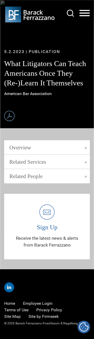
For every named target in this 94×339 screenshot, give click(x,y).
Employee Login (37, 303)
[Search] (70, 13)
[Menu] (84, 13)
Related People (26, 176)
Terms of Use (16, 309)
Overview (20, 147)
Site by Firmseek (43, 316)
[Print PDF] (9, 116)
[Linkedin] (9, 287)
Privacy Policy (49, 309)
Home (9, 303)
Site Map (12, 316)
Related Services (27, 162)
